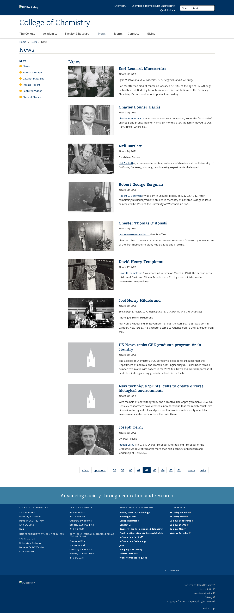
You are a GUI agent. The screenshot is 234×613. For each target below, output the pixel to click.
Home (22, 42)
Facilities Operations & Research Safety (141, 533)
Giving (151, 33)
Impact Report (31, 84)
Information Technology (133, 541)
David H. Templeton (131, 273)
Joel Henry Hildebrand (140, 300)
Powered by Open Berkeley (199, 584)
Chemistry (120, 5)
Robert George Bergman (141, 184)
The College (27, 33)
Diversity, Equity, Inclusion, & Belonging (141, 529)
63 (156, 470)
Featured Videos (32, 91)
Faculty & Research (78, 33)
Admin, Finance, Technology (135, 512)
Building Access (128, 516)
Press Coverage (32, 72)
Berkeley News (179, 516)
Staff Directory (129, 553)
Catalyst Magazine (33, 78)
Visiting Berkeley (180, 533)
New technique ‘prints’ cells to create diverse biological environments (161, 388)
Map (21, 529)
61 (140, 470)
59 (123, 470)
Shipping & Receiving (131, 549)
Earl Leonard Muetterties (142, 68)
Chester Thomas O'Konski (143, 223)
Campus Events (179, 524)
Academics (50, 33)
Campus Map (178, 529)
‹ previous (101, 470)
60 (131, 470)
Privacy (210, 597)
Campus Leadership (181, 520)
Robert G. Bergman (131, 195)
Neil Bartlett (130, 145)
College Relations (129, 520)
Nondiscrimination (204, 593)
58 (115, 470)
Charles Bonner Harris (139, 107)
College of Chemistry (54, 23)
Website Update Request (133, 557)
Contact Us (126, 524)
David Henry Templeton (141, 261)
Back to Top (209, 608)
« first (86, 470)
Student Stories (32, 97)
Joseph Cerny (131, 427)
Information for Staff (131, 537)
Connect (134, 33)
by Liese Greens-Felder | (135, 234)
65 (172, 470)
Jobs (122, 545)
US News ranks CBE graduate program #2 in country (160, 347)
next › (192, 470)
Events (118, 33)
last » (204, 470)
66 (180, 470)
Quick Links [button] (166, 10)
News (102, 33)
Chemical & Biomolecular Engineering (153, 5)
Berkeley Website (180, 512)
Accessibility (207, 589)
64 (164, 470)
